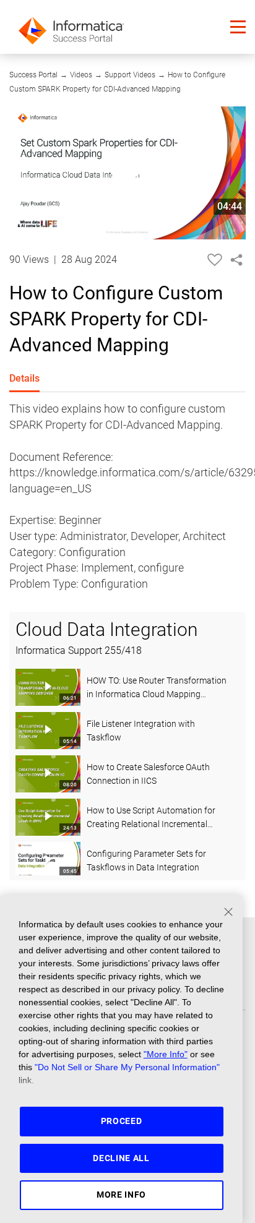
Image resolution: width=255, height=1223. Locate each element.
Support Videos (130, 75)
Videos (81, 75)
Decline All (121, 1158)
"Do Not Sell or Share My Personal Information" (127, 1067)
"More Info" (166, 1054)
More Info (121, 1194)
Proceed (121, 1121)
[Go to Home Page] (71, 27)
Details (24, 378)
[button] (238, 27)
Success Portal (33, 75)
